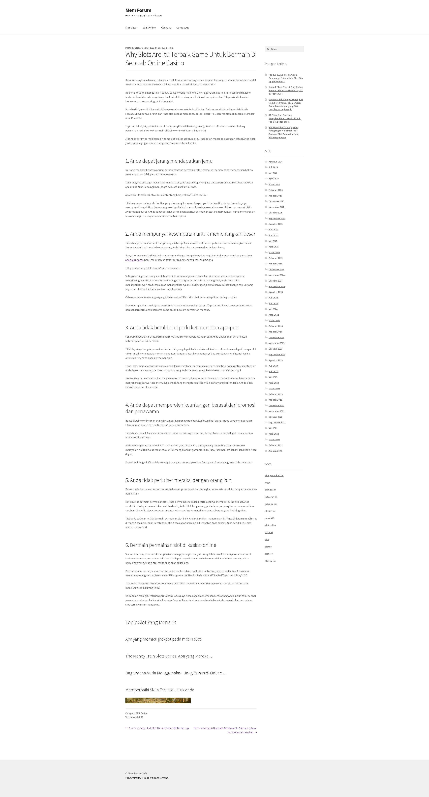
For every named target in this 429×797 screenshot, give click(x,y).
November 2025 (276, 206)
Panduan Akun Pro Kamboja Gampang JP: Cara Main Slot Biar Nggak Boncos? (286, 78)
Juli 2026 (273, 167)
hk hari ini (270, 510)
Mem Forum (138, 10)
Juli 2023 (273, 365)
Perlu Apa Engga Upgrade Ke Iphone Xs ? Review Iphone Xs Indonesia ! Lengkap (225, 730)
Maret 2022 (274, 439)
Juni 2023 (273, 371)
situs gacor (271, 503)
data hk (269, 532)
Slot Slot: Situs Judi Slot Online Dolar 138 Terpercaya (159, 728)
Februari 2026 (276, 189)
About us (166, 27)
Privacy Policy (133, 777)
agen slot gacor (134, 259)
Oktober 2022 (275, 416)
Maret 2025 (274, 252)
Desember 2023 (276, 337)
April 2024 (274, 314)
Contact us (182, 27)
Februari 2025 (276, 258)
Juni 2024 (273, 303)
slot (267, 539)
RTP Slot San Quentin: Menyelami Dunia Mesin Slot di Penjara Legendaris (284, 118)
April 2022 (274, 433)
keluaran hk (271, 496)
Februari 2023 (276, 394)
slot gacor (270, 489)
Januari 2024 (275, 331)
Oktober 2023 (275, 348)
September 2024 (277, 286)
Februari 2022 (276, 445)
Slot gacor (270, 560)
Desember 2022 (276, 405)
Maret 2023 (274, 388)
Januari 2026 (275, 195)
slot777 (269, 553)
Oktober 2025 (275, 212)
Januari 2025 (275, 263)
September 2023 (277, 354)
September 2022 (277, 422)
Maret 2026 (274, 184)
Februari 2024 (276, 326)
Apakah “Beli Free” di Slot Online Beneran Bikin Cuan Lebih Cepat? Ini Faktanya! (286, 90)
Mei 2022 (273, 428)
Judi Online (149, 27)
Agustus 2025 (276, 224)
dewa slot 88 (136, 717)
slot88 (268, 546)
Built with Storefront (155, 777)
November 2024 (276, 275)
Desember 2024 (276, 269)
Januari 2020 (275, 450)
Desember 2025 (276, 201)
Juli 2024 (273, 297)
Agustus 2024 (276, 292)
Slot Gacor (131, 27)
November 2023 (276, 343)
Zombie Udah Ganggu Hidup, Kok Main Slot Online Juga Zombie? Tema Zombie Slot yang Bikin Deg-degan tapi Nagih (286, 104)
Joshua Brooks (165, 47)
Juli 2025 (273, 229)
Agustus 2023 (276, 360)
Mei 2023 (273, 377)
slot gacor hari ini (274, 475)
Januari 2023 (275, 399)
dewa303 (269, 518)
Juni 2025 (273, 235)
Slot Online (141, 713)
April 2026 (274, 178)
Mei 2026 (273, 172)
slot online (270, 525)
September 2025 (277, 218)
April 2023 (274, 382)
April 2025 (274, 246)
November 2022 (276, 411)
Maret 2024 (274, 320)
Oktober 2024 (275, 280)
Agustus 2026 (276, 161)
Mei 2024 (273, 309)
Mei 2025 (273, 240)
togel (267, 482)
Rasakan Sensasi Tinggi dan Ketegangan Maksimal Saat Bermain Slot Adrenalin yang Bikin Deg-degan (283, 132)
